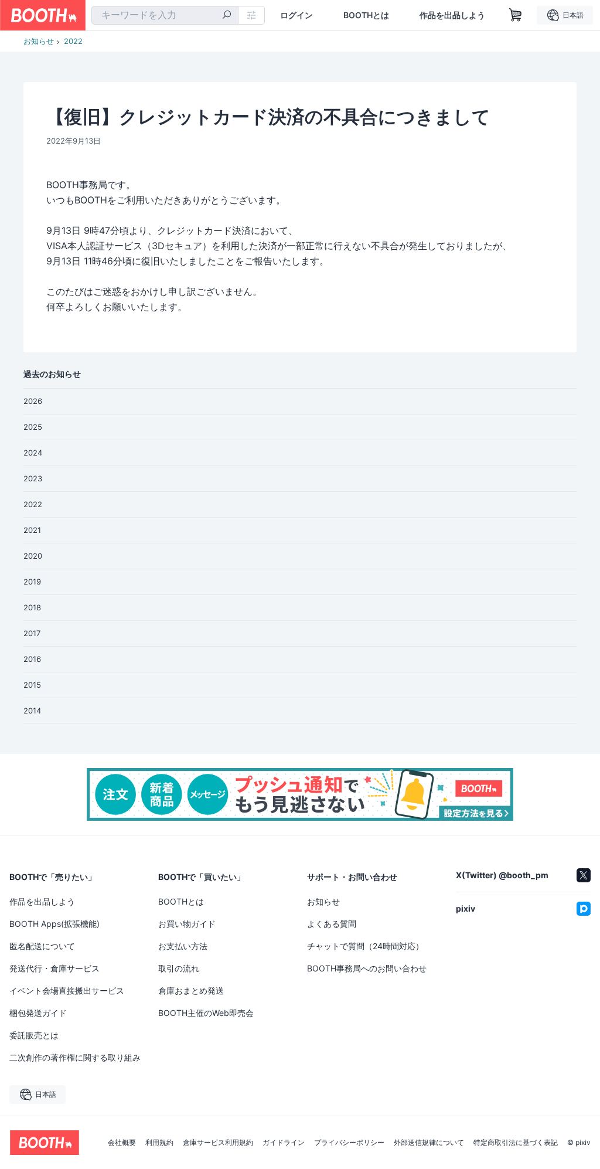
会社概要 (122, 1142)
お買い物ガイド (187, 924)
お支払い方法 (182, 946)
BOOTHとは (366, 15)
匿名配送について (42, 946)
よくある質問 (331, 924)
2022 (73, 41)
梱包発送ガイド (38, 1013)
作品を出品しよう (452, 15)
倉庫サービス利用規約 (218, 1142)
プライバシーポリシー (349, 1142)
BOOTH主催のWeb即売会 (206, 1013)
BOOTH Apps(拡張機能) (54, 924)
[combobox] (164, 15)
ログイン (296, 15)
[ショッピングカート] (515, 15)
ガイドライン (283, 1142)
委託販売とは (34, 1035)
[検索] (227, 16)
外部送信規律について (429, 1142)
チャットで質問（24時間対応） (365, 946)
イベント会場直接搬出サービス (66, 990)
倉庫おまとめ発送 (191, 990)
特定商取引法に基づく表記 (515, 1142)
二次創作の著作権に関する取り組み (75, 1057)
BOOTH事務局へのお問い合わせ (367, 968)
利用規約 (159, 1142)
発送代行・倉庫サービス (54, 968)
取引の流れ (178, 968)
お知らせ (38, 41)
